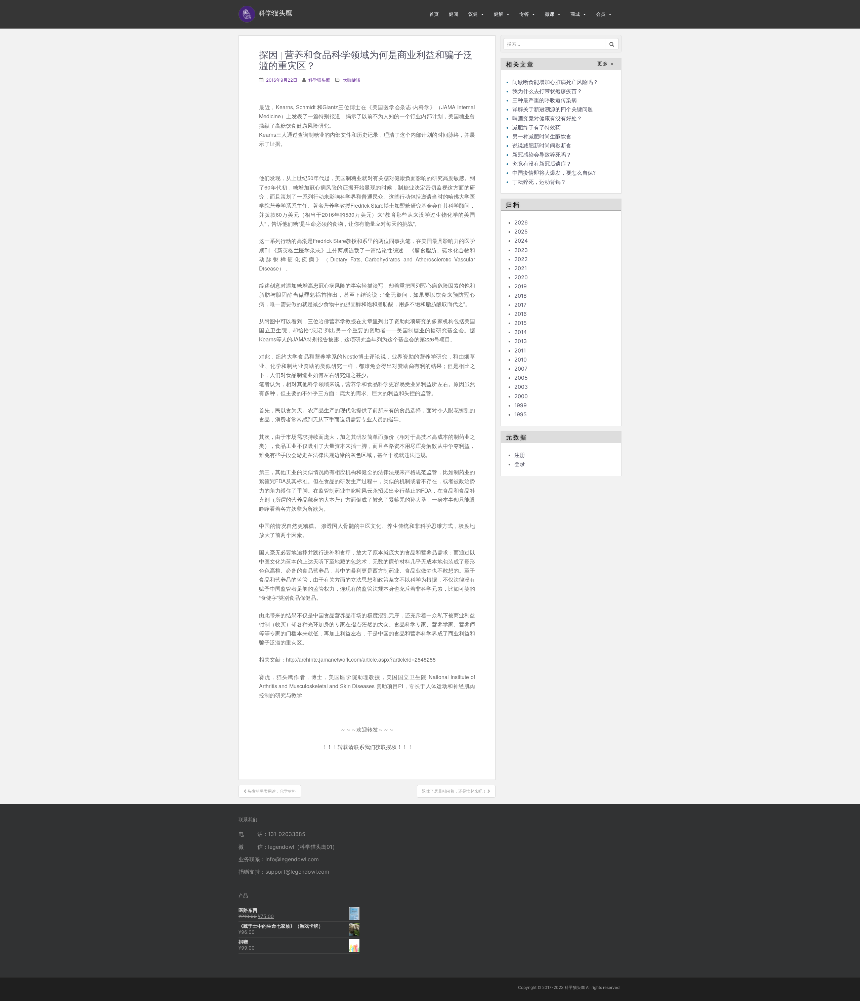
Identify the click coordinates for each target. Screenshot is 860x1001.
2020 (521, 277)
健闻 (453, 14)
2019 (520, 286)
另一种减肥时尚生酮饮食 (541, 136)
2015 (520, 323)
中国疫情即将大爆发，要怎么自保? (554, 172)
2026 (521, 222)
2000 (521, 396)
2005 (521, 377)
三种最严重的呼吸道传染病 (544, 100)
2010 (520, 359)
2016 (520, 313)
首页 (434, 14)
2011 (520, 350)
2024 (521, 240)
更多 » (605, 63)
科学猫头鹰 (319, 80)
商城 (575, 14)
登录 (519, 464)
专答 (524, 14)
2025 (521, 231)
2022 (521, 259)
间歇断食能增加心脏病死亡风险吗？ (555, 82)
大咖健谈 (351, 80)
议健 (473, 14)
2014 (520, 332)
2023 (521, 250)
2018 (520, 295)
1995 (520, 414)
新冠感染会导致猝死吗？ (542, 154)
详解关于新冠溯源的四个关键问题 (552, 109)
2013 (520, 341)
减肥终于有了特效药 (536, 127)
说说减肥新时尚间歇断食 (541, 145)
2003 (521, 386)
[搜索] (611, 43)
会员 (600, 14)
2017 (520, 304)
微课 (549, 14)
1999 (520, 405)
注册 (519, 455)
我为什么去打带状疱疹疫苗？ (547, 91)
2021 (520, 268)
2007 (520, 368)
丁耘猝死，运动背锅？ (539, 181)
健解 (498, 14)
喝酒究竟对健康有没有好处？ (547, 118)
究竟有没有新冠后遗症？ (542, 163)
